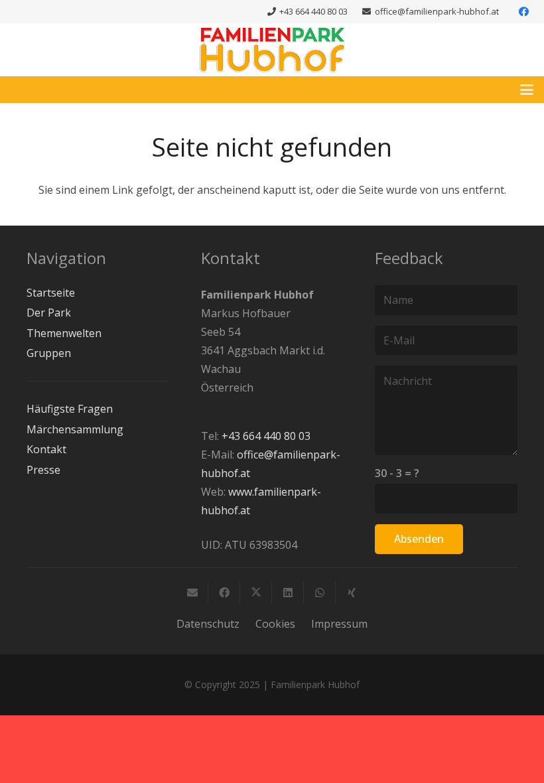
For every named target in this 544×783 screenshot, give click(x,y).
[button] (526, 89)
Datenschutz (207, 623)
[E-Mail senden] (192, 592)
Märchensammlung (75, 429)
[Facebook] (523, 12)
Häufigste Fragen (70, 408)
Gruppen (49, 353)
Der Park (49, 312)
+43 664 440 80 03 (266, 436)
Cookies (275, 623)
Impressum (339, 623)
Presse (43, 470)
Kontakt (46, 449)
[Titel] (272, 50)
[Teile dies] (224, 592)
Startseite (51, 292)
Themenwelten (64, 333)
